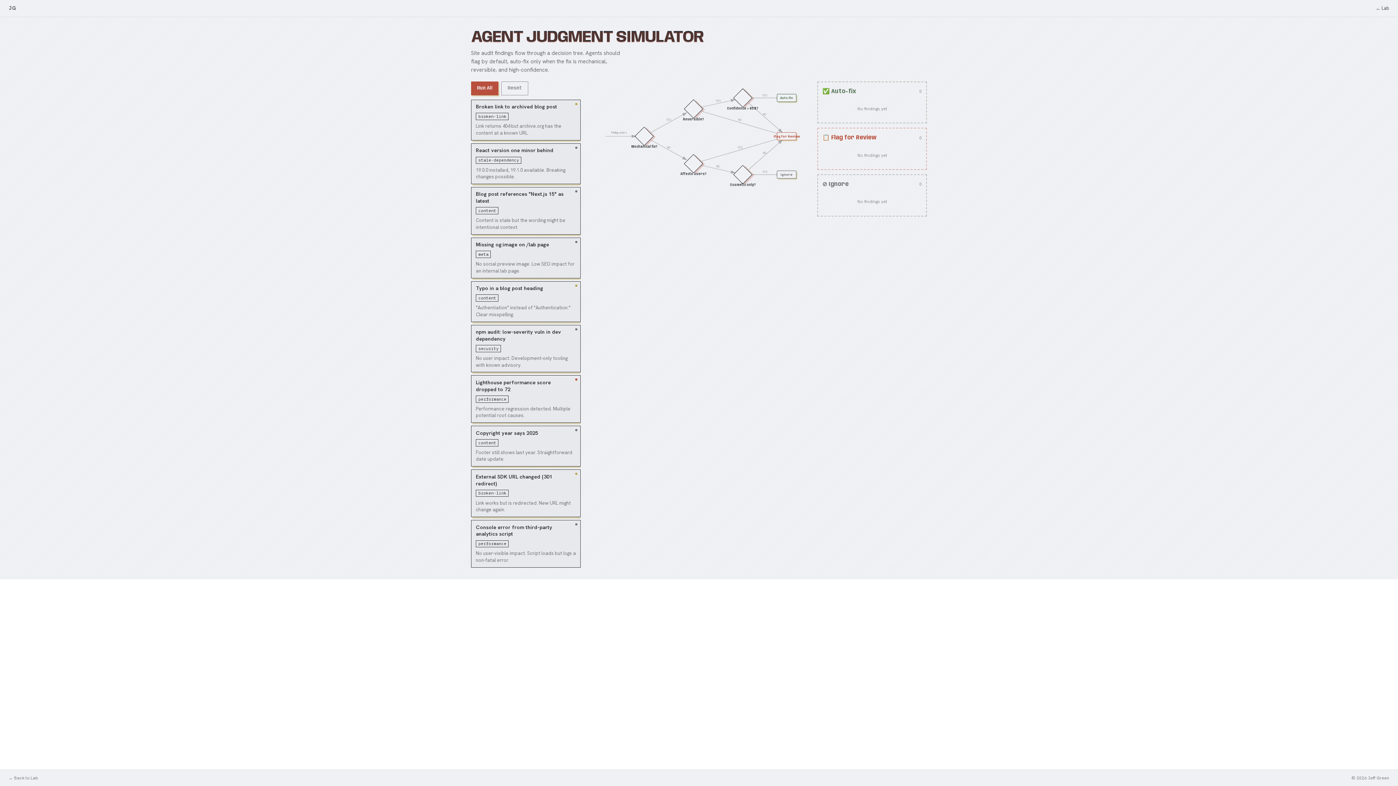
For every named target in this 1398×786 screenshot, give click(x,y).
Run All (485, 88)
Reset (515, 88)
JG (12, 8)
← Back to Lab (23, 778)
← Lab (1382, 8)
